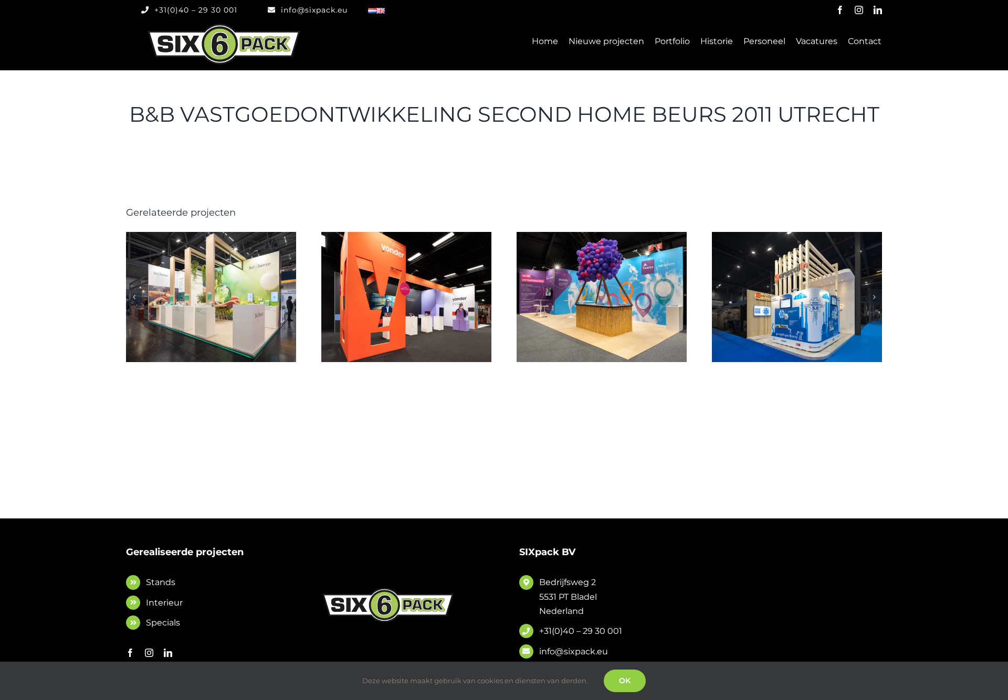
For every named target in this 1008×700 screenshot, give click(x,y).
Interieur (164, 603)
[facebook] (840, 10)
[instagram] (859, 10)
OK (625, 680)
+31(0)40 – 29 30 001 (580, 631)
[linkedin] (878, 10)
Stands (160, 582)
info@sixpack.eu (573, 651)
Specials (163, 623)
